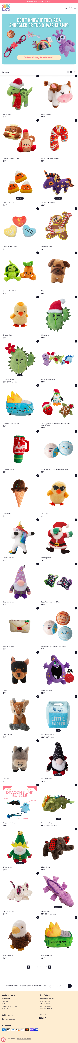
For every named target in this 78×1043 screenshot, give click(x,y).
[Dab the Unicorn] (20, 541)
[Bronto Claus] (20, 97)
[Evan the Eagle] (20, 938)
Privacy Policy (45, 1004)
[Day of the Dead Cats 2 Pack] (58, 585)
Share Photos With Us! (9, 1006)
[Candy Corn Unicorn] (58, 185)
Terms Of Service (46, 1008)
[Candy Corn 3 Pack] (20, 185)
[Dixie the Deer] (20, 717)
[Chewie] (58, 274)
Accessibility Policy (47, 999)
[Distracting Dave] (58, 673)
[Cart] (70, 8)
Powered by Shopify (24, 1039)
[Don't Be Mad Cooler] (58, 717)
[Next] (49, 967)
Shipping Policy (45, 1006)
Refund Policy (45, 1001)
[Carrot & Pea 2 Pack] (20, 274)
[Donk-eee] (20, 762)
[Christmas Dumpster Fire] (20, 407)
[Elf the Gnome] (20, 850)
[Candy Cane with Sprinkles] (58, 141)
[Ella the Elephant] (20, 894)
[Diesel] (20, 673)
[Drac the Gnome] (58, 762)
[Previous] (28, 967)
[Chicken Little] (20, 318)
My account (6, 1008)
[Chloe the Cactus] (20, 362)
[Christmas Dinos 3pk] (58, 362)
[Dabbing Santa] (58, 541)
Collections (6, 999)
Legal (4, 1004)
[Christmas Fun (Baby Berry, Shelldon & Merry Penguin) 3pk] (58, 407)
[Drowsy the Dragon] (58, 806)
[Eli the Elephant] (58, 850)
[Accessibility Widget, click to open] (3, 1039)
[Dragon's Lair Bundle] (20, 806)
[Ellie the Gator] (58, 894)
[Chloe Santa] (58, 318)
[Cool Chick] (58, 496)
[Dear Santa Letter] (20, 629)
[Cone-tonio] (20, 496)
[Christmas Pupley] (20, 452)
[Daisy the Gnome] (20, 585)
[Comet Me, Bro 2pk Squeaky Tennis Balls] (58, 452)
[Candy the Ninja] (58, 229)
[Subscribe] (70, 986)
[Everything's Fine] (58, 938)
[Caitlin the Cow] (58, 97)
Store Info (5, 1001)
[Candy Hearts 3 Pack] (20, 229)
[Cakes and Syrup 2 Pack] (20, 141)
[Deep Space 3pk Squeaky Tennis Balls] (58, 629)
